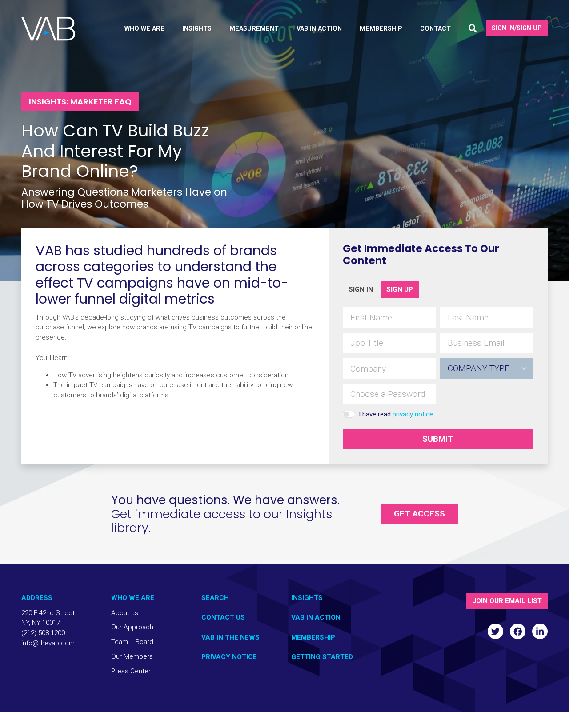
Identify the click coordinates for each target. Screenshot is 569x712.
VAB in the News (230, 637)
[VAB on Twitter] (495, 631)
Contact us (223, 617)
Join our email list (507, 601)
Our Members (132, 656)
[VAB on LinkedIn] (540, 631)
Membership (313, 637)
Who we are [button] (144, 28)
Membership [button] (381, 28)
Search (215, 598)
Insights (307, 598)
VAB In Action (316, 617)
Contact (435, 28)
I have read (396, 414)
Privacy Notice (229, 657)
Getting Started (322, 657)
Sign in (361, 289)
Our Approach (132, 627)
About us (124, 613)
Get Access (419, 513)
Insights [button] (197, 28)
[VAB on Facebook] (517, 631)
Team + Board (132, 642)
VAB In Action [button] (319, 28)
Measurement (254, 28)
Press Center (131, 671)
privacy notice (413, 414)
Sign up (399, 289)
